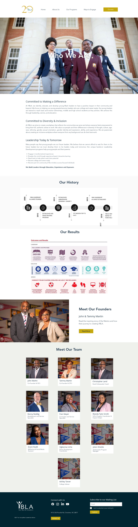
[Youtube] (67, 504)
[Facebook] (52, 504)
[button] (56, 9)
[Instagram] (57, 504)
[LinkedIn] (62, 504)
